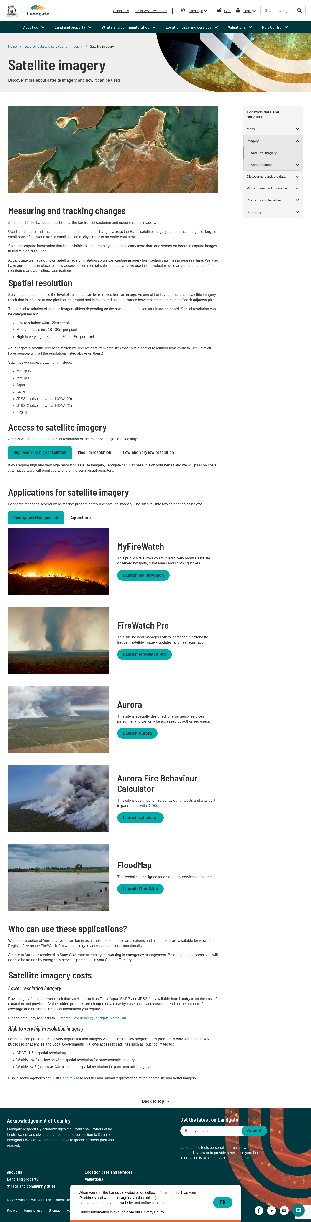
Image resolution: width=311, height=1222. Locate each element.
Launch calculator (140, 817)
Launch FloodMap (140, 889)
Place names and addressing (268, 188)
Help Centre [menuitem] (272, 27)
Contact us (121, 11)
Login (247, 11)
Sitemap (55, 1210)
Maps (251, 129)
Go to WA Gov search (151, 11)
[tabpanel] (113, 468)
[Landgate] (43, 11)
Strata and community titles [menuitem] (126, 27)
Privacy (12, 1210)
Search (299, 10)
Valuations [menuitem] (237, 27)
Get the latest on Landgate (209, 1119)
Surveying (254, 212)
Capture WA (69, 1078)
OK (223, 1202)
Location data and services (43, 46)
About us (14, 1171)
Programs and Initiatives (264, 200)
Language (196, 11)
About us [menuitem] (31, 27)
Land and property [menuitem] (70, 27)
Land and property (22, 1179)
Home (12, 46)
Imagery (76, 46)
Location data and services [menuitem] (189, 27)
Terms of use (33, 1210)
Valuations (94, 1179)
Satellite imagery (264, 153)
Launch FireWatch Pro (144, 654)
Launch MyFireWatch (143, 575)
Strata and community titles (31, 1186)
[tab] (40, 452)
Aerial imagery (261, 164)
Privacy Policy (241, 1158)
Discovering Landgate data (266, 176)
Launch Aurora (137, 733)
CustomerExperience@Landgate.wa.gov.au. (91, 1018)
